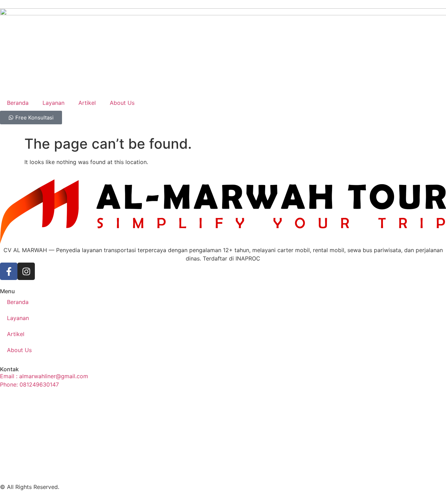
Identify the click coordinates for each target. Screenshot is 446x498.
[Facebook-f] (8, 271)
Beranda (18, 102)
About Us (122, 102)
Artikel (87, 102)
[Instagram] (26, 271)
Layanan (53, 102)
